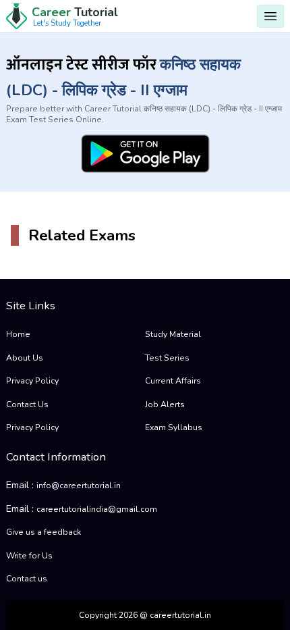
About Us (24, 357)
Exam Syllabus (173, 427)
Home (18, 334)
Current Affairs (173, 380)
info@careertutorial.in (78, 485)
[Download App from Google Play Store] (145, 153)
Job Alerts (165, 404)
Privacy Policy (32, 380)
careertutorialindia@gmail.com (96, 509)
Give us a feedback (43, 532)
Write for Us (29, 555)
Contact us (26, 578)
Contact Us (27, 404)
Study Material (173, 334)
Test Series (167, 357)
